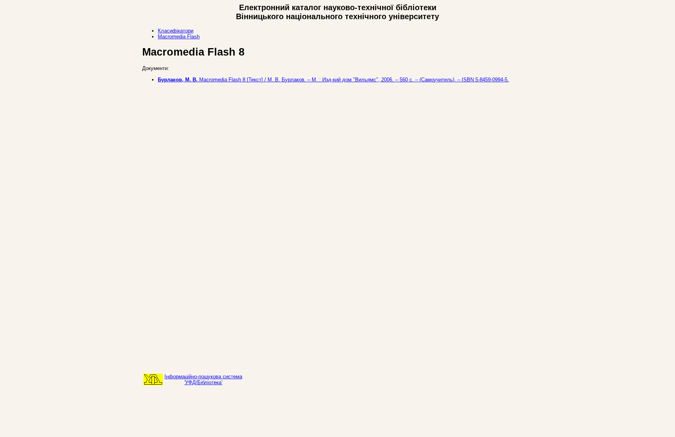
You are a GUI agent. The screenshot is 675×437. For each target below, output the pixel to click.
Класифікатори (175, 31)
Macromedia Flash (179, 37)
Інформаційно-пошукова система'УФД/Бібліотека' (203, 379)
